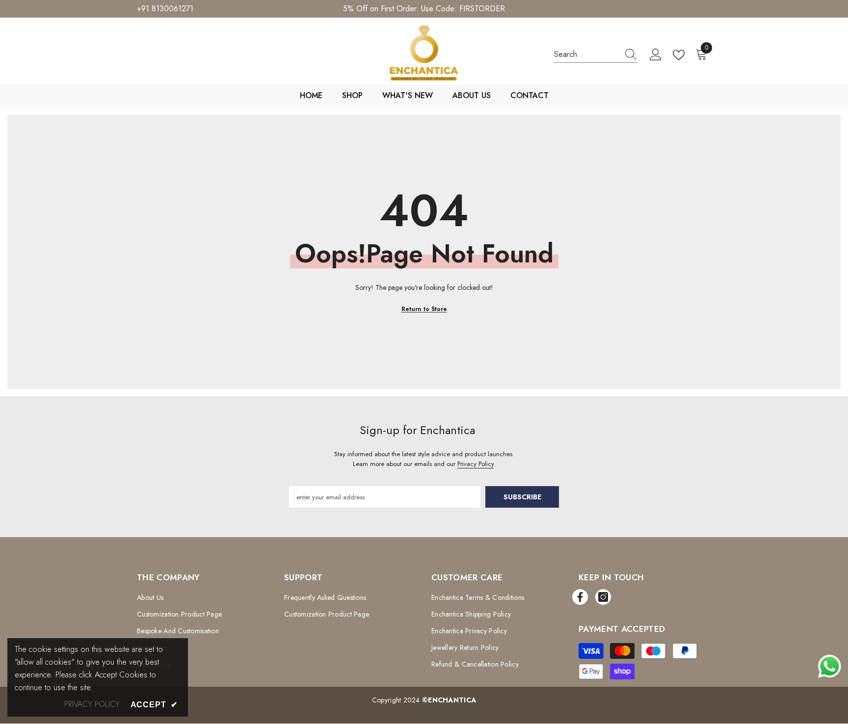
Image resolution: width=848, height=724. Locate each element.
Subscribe (522, 497)
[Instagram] (603, 597)
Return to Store (424, 309)
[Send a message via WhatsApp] (829, 666)
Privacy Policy (475, 463)
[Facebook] (580, 597)
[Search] (595, 55)
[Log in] (656, 55)
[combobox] (586, 54)
